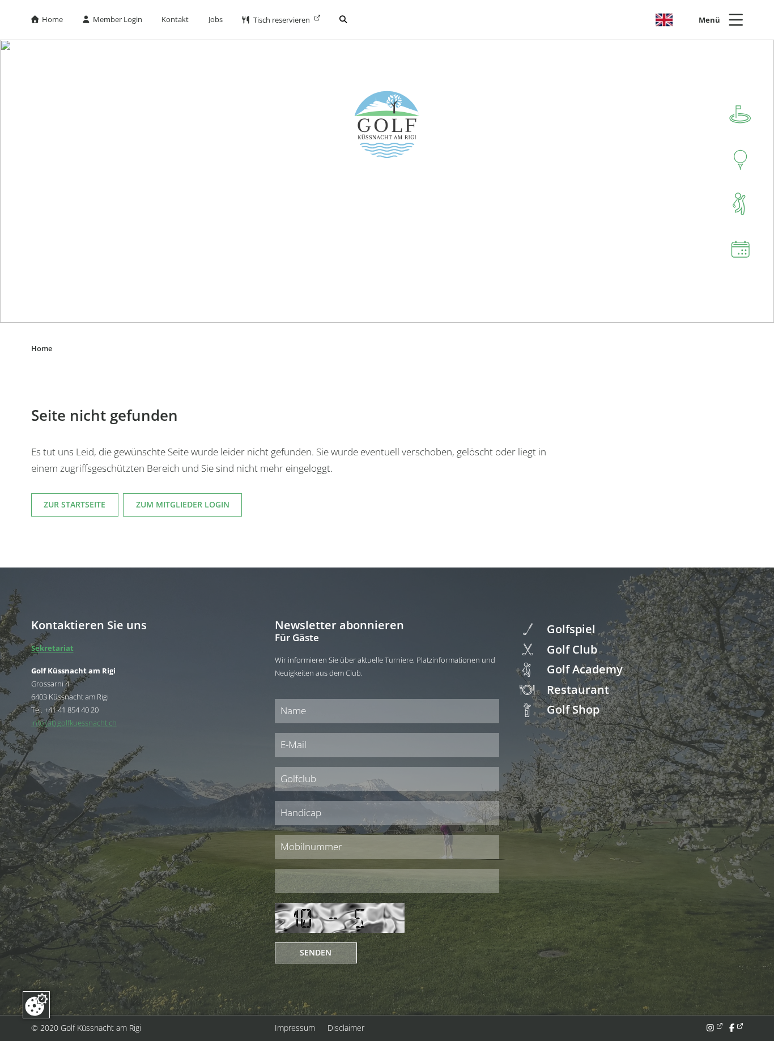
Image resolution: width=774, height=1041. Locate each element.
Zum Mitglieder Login (182, 504)
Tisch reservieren (276, 20)
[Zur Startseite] (387, 124)
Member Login (112, 19)
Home (47, 19)
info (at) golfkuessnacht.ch (74, 723)
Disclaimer (346, 1027)
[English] (664, 19)
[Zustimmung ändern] (36, 1004)
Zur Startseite (74, 504)
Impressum (295, 1027)
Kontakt (175, 19)
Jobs (216, 19)
